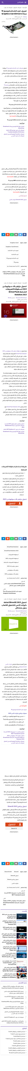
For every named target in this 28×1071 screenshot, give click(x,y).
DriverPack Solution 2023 (13, 407)
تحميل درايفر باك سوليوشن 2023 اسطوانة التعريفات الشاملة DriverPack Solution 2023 (13, 737)
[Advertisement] (14, 52)
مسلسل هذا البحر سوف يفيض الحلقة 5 (15, 1038)
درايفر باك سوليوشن (12, 570)
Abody (25, 16)
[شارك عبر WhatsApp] (11, 235)
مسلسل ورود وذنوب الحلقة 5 (18, 1034)
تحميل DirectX (14, 875)
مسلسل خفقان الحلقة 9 (19, 1041)
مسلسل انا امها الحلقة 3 (19, 1036)
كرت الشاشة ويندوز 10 (12, 258)
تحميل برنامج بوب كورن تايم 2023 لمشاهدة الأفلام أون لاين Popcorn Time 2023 (9, 935)
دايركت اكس (15, 883)
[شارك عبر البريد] (16, 235)
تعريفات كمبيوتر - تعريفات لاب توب (12, 7)
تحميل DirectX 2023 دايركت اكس (18, 199)
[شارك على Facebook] (24, 235)
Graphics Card (14, 242)
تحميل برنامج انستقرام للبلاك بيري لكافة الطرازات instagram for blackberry (9, 975)
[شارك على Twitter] (20, 235)
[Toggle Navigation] (25, 2)
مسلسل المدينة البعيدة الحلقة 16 (17, 1052)
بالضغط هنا (13, 116)
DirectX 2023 (8, 871)
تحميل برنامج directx (12, 879)
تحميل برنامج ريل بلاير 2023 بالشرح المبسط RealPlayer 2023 (9, 916)
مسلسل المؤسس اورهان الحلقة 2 (16, 1048)
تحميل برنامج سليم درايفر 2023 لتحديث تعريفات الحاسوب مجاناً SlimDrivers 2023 (14, 425)
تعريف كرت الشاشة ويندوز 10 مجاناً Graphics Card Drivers (12, 591)
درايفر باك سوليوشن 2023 (11, 574)
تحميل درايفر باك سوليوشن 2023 (15, 499)
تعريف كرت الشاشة (13, 250)
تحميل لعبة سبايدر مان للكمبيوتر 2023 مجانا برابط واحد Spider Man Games (9, 969)
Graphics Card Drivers (12, 246)
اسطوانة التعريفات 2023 (12, 558)
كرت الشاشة (14, 254)
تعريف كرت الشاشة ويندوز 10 (19, 709)
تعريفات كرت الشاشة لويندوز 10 (14, 68)
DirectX (16, 871)
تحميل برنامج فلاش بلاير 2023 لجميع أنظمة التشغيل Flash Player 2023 (9, 942)
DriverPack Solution (12, 546)
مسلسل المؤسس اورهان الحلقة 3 (16, 1031)
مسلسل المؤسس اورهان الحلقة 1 (16, 1050)
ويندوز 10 (6, 85)
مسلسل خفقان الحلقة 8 (19, 1043)
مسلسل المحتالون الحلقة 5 (18, 1045)
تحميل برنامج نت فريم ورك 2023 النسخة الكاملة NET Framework (14, 893)
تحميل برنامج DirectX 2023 (17, 806)
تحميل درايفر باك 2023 (12, 566)
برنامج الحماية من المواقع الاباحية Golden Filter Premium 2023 (9, 922)
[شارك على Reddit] (7, 235)
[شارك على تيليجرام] (3, 235)
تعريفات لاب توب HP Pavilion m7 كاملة (14, 429)
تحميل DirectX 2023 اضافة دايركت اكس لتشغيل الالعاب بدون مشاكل (14, 583)
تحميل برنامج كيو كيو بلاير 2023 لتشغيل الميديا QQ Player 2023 (9, 948)
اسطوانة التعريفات (13, 554)
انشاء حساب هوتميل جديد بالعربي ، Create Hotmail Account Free (9, 962)
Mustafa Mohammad (21, 297)
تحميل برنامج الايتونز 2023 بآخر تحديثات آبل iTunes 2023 (9, 929)
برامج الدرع (20, 2)
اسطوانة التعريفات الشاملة (11, 562)
